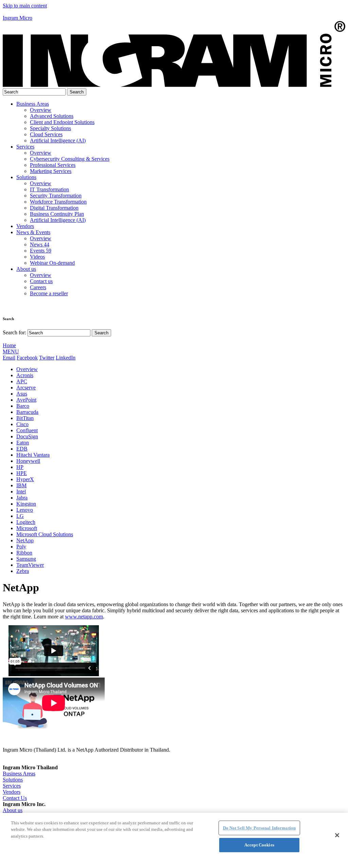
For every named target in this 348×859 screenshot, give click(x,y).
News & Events (33, 232)
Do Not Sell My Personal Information (259, 827)
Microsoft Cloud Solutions (44, 534)
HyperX (25, 479)
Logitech (25, 522)
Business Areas (32, 104)
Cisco (22, 424)
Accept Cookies (259, 844)
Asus (21, 394)
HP (19, 467)
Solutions (26, 177)
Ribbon (24, 553)
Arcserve (26, 387)
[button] (174, 12)
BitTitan (25, 418)
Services (25, 147)
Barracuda (27, 412)
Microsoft (26, 528)
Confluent (27, 430)
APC (21, 381)
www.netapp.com (84, 616)
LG (20, 516)
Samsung (26, 559)
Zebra (22, 571)
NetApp (25, 540)
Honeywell (28, 461)
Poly (21, 546)
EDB (22, 449)
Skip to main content (25, 5)
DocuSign (27, 436)
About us (26, 269)
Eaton (22, 442)
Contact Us (15, 798)
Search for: (14, 332)
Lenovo (24, 510)
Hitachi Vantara (33, 455)
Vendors (25, 226)
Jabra (22, 498)
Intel (21, 491)
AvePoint (26, 400)
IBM (21, 485)
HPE (21, 473)
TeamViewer (30, 565)
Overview (27, 369)
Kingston (26, 504)
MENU (11, 351)
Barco (22, 406)
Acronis (24, 375)
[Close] (337, 835)
